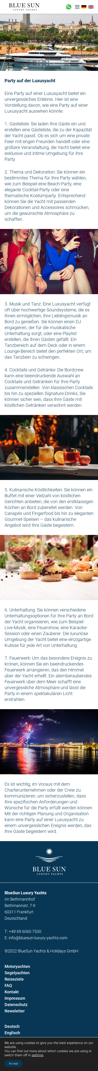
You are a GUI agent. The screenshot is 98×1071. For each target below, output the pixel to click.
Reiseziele (14, 979)
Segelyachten (17, 972)
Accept (13, 1063)
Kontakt (12, 991)
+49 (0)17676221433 (69, 7)
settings (37, 1055)
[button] (77, 6)
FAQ (8, 985)
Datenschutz (16, 1004)
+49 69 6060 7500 (25, 931)
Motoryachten (17, 966)
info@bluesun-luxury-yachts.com (38, 937)
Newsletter (15, 1011)
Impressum (15, 998)
